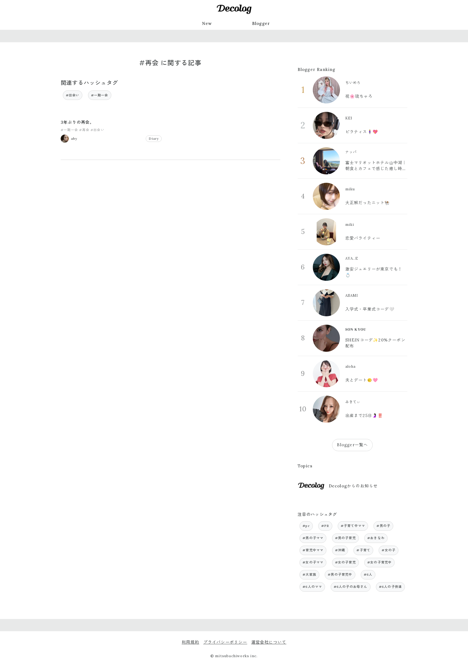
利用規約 (190, 642)
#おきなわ (376, 538)
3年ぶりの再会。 (77, 122)
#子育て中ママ (353, 526)
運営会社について (269, 642)
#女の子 (388, 550)
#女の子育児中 (379, 562)
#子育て (363, 550)
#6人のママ (312, 587)
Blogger (261, 23)
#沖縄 (340, 550)
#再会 (84, 130)
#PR (325, 526)
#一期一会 (99, 95)
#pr (306, 526)
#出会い (73, 95)
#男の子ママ (313, 538)
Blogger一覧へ (352, 444)
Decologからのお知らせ (353, 485)
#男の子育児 (345, 538)
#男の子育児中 (340, 574)
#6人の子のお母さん (351, 587)
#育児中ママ (313, 550)
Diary (154, 138)
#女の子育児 (345, 562)
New (207, 23)
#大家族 (309, 574)
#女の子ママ (313, 562)
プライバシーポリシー (225, 642)
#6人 (368, 574)
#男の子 (383, 526)
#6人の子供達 (390, 587)
